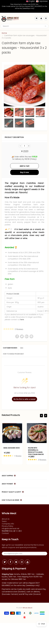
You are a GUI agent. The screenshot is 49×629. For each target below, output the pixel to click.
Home (4, 33)
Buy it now (24, 172)
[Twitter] (4, 562)
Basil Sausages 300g (12, 448)
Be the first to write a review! (24, 399)
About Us (5, 519)
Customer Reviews (10, 348)
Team (4, 521)
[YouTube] (27, 562)
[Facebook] (10, 562)
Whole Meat (27, 608)
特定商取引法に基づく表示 (12, 531)
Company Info (8, 524)
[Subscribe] (44, 554)
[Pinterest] (16, 562)
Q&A (21, 348)
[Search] (45, 26)
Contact (5, 533)
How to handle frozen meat (13, 354)
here (22, 319)
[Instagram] (21, 562)
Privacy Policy (7, 526)
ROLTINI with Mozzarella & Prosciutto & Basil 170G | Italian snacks (36, 451)
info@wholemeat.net (10, 528)
